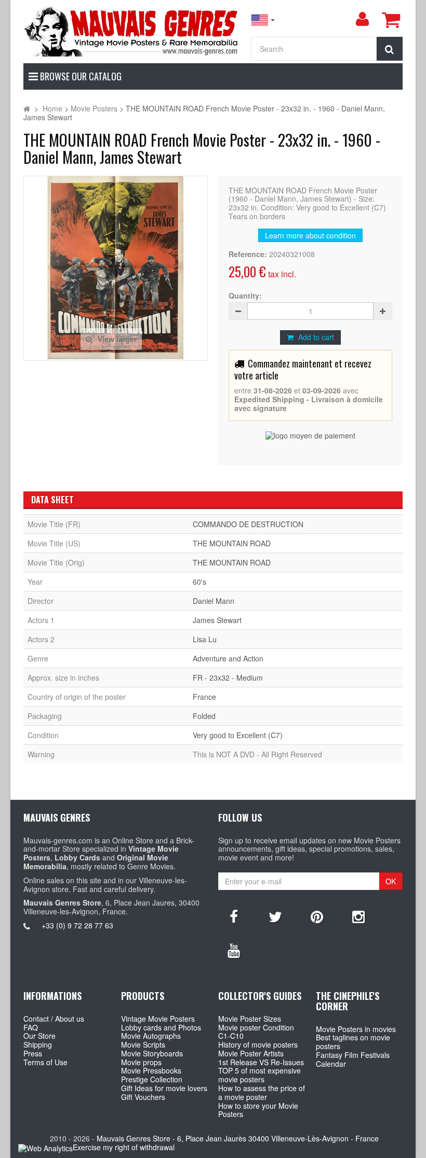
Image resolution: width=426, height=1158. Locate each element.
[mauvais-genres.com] (131, 31)
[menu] (362, 19)
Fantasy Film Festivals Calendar (353, 1059)
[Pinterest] (316, 915)
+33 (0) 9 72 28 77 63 (77, 925)
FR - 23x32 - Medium (228, 677)
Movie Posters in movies (356, 1029)
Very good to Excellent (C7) (238, 735)
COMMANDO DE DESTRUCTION (248, 524)
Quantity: (245, 295)
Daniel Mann (213, 601)
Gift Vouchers (143, 1097)
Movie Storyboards (152, 1053)
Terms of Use (45, 1062)
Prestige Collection (151, 1079)
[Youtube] (233, 949)
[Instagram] (358, 915)
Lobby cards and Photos (161, 1027)
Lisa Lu (205, 639)
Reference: (248, 254)
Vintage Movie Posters (158, 1018)
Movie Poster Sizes (249, 1018)
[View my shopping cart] (391, 20)
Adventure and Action (228, 658)
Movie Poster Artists (251, 1053)
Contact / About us (53, 1018)
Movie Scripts (143, 1044)
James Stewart (217, 620)
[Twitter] (275, 915)
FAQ (30, 1027)
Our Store (39, 1035)
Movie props (141, 1062)
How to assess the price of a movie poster (261, 1092)
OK (390, 881)
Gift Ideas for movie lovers (164, 1088)
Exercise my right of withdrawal (124, 1147)
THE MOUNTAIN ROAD (232, 543)
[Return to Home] (26, 108)
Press (32, 1053)
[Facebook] (233, 915)
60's (199, 581)
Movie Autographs (151, 1035)
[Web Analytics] (45, 1148)
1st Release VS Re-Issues (261, 1062)
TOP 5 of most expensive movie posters (259, 1074)
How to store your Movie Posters (258, 1110)
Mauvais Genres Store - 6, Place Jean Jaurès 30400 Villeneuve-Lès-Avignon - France (238, 1138)
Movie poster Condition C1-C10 (256, 1031)
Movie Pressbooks (151, 1070)
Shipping (37, 1044)
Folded (204, 716)
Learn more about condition (310, 235)
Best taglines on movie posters (353, 1041)
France (204, 696)
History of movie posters (258, 1044)
